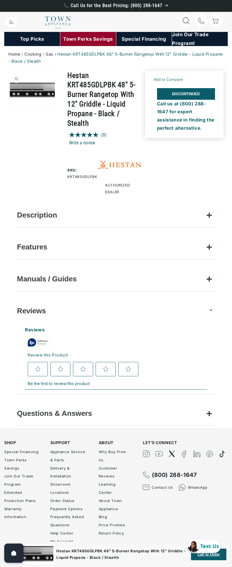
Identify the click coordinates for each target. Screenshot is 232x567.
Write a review (82, 142)
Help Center (62, 533)
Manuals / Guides (47, 279)
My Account (61, 541)
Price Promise (112, 525)
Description (37, 215)
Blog (103, 516)
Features (32, 247)
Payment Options (66, 509)
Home (14, 54)
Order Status (62, 500)
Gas (49, 54)
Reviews (31, 311)
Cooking (32, 54)
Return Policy (111, 533)
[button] (11, 22)
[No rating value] (85, 134)
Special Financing (21, 451)
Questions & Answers (54, 413)
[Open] (13, 553)
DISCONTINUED (186, 94)
